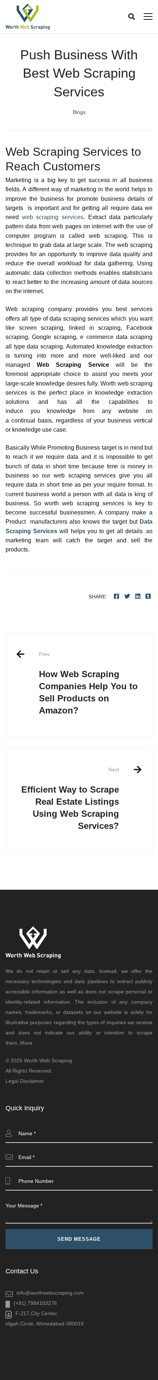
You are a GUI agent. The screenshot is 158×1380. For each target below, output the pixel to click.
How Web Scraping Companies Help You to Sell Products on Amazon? (88, 683)
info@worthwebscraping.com (50, 1293)
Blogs (79, 112)
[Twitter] (127, 596)
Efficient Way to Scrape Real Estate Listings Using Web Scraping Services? (70, 799)
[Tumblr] (148, 596)
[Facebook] (116, 596)
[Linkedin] (137, 596)
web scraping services (52, 217)
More (26, 1043)
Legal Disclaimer (25, 1081)
